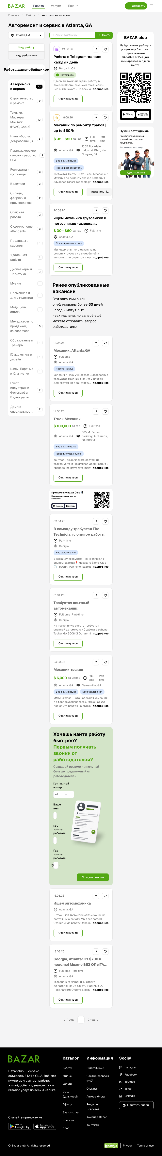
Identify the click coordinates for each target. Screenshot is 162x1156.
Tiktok (128, 1089)
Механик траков (68, 669)
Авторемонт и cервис (20, 86)
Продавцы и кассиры (19, 243)
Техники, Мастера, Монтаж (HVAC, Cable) (20, 120)
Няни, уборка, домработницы (21, 138)
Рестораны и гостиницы (19, 171)
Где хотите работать (59, 854)
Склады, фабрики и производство (21, 198)
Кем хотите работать (55, 829)
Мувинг (16, 283)
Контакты (93, 1125)
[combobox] (61, 794)
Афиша (67, 1104)
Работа (38, 6)
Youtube (130, 1081)
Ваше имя (55, 806)
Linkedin (130, 1096)
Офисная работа (17, 214)
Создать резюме (93, 877)
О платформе (95, 1068)
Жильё (67, 1076)
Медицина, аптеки (18, 309)
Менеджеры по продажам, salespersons (21, 326)
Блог (66, 1128)
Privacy (128, 1145)
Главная (13, 15)
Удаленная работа (18, 257)
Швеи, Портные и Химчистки (21, 371)
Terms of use (145, 1145)
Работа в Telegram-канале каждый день (77, 59)
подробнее (100, 89)
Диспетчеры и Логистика (21, 271)
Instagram (131, 1067)
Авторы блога (96, 1096)
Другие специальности (22, 409)
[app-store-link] (44, 1126)
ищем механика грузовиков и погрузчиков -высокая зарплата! (80, 223)
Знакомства (71, 1112)
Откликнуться (68, 99)
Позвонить (97, 192)
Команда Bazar (97, 1117)
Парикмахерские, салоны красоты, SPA (23, 155)
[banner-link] (81, 500)
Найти (106, 35)
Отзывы (92, 1088)
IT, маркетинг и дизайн (21, 357)
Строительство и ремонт (21, 100)
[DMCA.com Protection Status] (111, 1145)
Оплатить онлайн (138, 1105)
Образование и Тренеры (21, 342)
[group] (26, 51)
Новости (68, 1120)
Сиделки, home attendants (21, 228)
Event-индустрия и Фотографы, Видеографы (19, 390)
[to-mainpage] (24, 1058)
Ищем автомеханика (72, 903)
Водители (17, 184)
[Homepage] (16, 6)
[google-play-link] (19, 1126)
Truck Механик (67, 419)
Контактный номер (55, 785)
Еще (71, 6)
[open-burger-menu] (151, 5)
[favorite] (105, 49)
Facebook (131, 1074)
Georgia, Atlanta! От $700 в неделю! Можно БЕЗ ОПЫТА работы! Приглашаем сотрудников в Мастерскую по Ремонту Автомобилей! (79, 970)
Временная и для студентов (21, 295)
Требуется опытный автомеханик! (71, 605)
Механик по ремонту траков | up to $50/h (80, 128)
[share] (96, 49)
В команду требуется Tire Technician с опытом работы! (79, 531)
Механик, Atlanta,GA (72, 350)
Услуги (56, 6)
